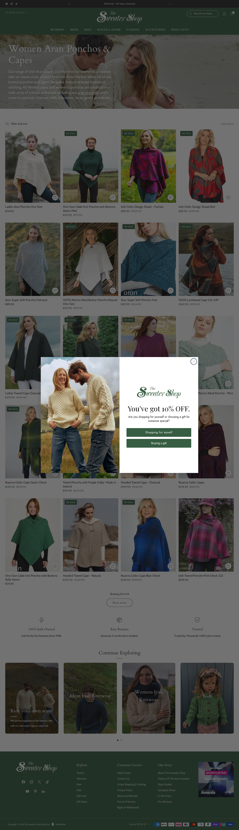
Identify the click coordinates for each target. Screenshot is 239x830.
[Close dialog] (194, 361)
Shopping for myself (158, 432)
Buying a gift (159, 443)
